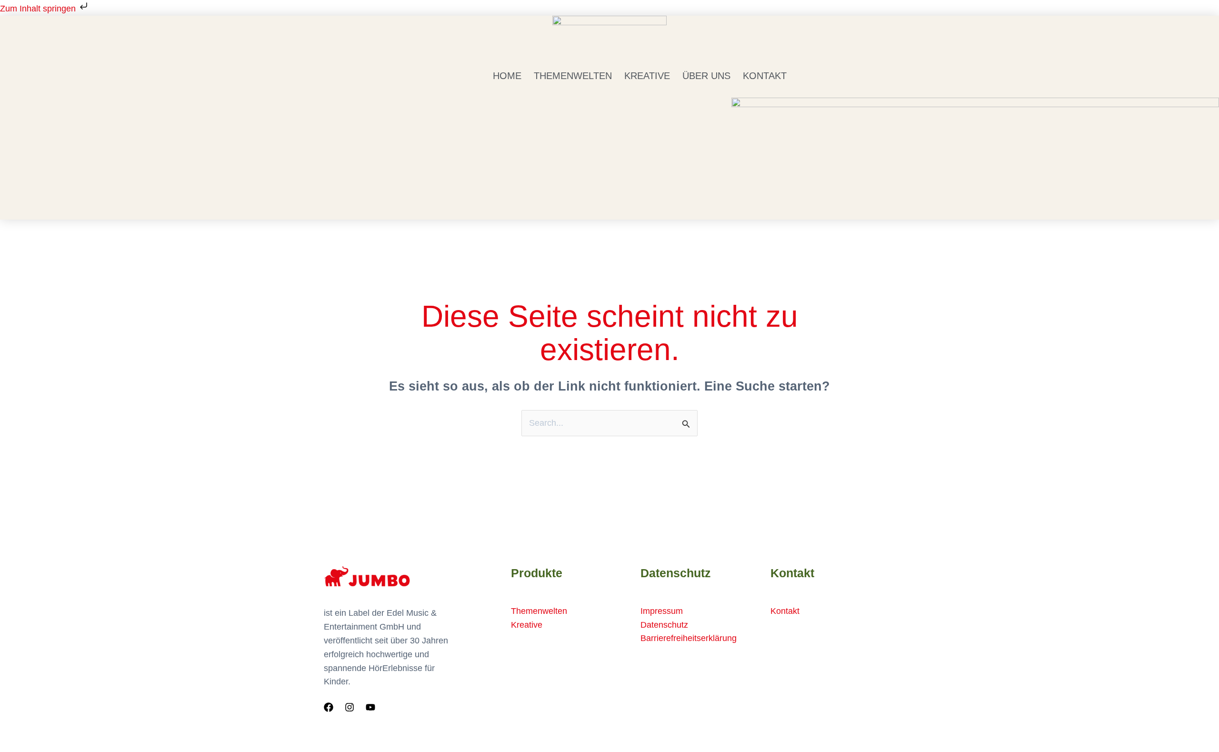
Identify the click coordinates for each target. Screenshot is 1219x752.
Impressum (661, 611)
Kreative (647, 75)
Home (507, 75)
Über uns (706, 75)
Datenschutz (664, 625)
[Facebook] (328, 707)
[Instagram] (349, 707)
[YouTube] (370, 707)
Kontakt (765, 75)
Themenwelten (573, 75)
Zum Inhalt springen (39, 8)
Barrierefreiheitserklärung (688, 638)
